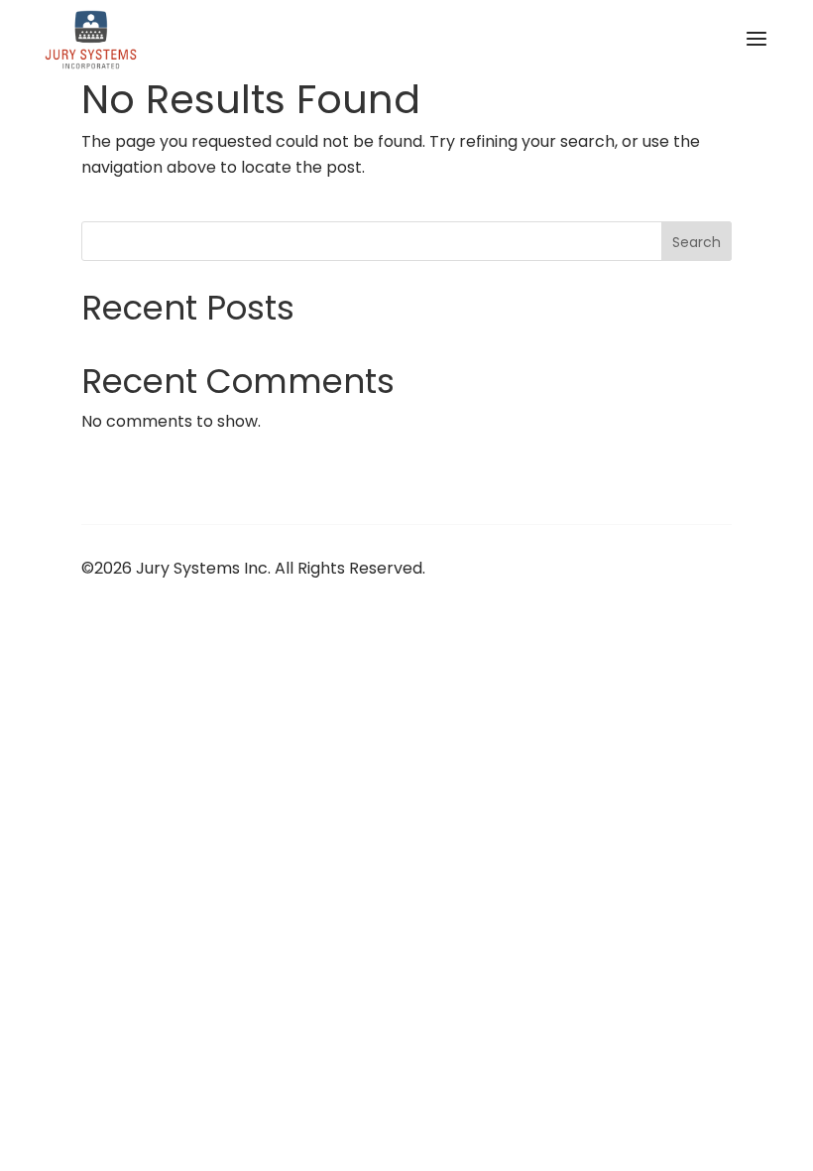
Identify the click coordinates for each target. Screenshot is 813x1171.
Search (696, 242)
